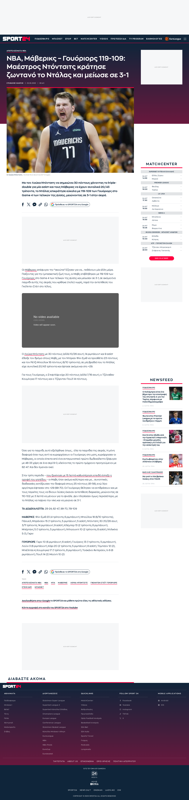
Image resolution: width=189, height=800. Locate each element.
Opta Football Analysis (91, 718)
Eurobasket (48, 754)
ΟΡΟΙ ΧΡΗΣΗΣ (104, 761)
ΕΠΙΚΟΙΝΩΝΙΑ (87, 761)
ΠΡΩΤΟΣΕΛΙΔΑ (118, 39)
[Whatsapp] (46, 204)
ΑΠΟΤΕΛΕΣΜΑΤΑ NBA (32, 583)
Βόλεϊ (6, 709)
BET (76, 39)
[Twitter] (29, 204)
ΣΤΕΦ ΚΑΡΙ (27, 587)
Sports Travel (87, 736)
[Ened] (94, 784)
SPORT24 (72, 790)
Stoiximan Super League (54, 700)
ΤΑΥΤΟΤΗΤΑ (59, 761)
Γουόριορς (28, 278)
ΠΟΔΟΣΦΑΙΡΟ (149, 388)
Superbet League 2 (51, 705)
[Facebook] (23, 204)
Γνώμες (84, 740)
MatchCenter (87, 700)
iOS (162, 705)
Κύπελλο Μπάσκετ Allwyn (54, 731)
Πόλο (6, 718)
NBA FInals (47, 745)
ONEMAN (98, 790)
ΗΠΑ (53, 583)
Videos (84, 705)
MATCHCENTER (89, 39)
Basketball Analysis (90, 723)
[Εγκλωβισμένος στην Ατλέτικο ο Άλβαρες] (175, 460)
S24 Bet (84, 727)
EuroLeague (48, 736)
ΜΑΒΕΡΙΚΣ (63, 583)
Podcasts (85, 745)
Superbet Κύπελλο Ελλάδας (55, 709)
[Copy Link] (40, 204)
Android (164, 700)
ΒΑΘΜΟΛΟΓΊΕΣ (154, 39)
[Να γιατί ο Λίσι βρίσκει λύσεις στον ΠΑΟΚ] (175, 478)
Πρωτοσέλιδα (87, 714)
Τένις (6, 714)
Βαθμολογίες (87, 709)
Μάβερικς (31, 270)
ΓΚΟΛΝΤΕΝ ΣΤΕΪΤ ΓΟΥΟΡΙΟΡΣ (104, 583)
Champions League (51, 714)
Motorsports (9, 727)
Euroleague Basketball (172, 39)
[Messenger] (34, 204)
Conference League (52, 723)
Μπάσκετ (57, 39)
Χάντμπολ (8, 723)
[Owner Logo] (94, 774)
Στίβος (7, 731)
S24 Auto (85, 731)
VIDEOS (104, 39)
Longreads (86, 749)
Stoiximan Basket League (54, 727)
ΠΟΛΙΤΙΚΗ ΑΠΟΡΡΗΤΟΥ (124, 761)
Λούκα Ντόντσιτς (34, 354)
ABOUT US (73, 761)
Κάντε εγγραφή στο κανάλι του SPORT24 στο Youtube (50, 608)
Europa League (49, 718)
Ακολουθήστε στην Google (36, 601)
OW (119, 790)
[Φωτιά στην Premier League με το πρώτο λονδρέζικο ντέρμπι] (175, 417)
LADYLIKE (110, 790)
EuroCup (46, 749)
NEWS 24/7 (85, 790)
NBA (46, 583)
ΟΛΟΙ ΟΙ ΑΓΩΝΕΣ (162, 258)
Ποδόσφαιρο (42, 39)
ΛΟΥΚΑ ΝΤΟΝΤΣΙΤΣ (79, 583)
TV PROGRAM (136, 39)
